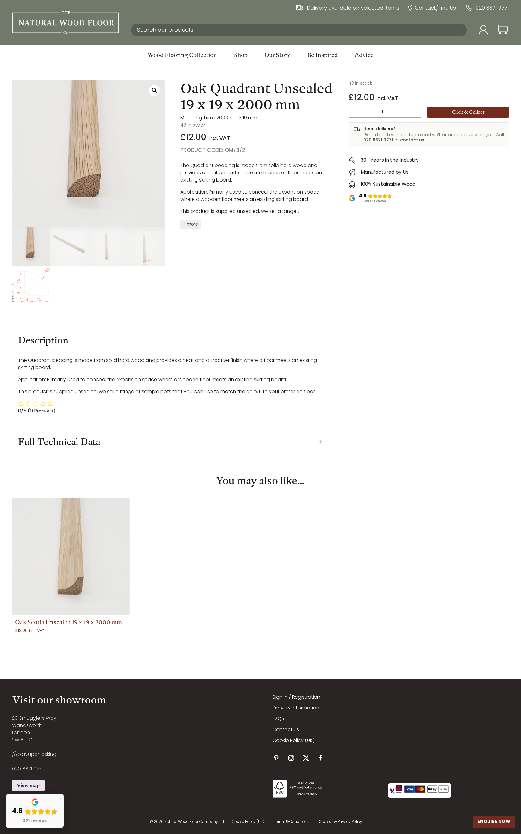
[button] (154, 90)
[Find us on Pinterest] (276, 758)
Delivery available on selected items (353, 8)
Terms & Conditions (291, 822)
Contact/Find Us (435, 8)
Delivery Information (296, 708)
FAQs (278, 719)
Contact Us (286, 730)
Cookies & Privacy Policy (340, 822)
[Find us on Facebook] (320, 758)
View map (28, 785)
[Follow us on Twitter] (306, 758)
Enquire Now (494, 821)
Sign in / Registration (296, 697)
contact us (412, 140)
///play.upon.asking (34, 755)
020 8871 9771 (492, 8)
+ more (190, 224)
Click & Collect (468, 112)
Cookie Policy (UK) (293, 741)
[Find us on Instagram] (291, 758)
